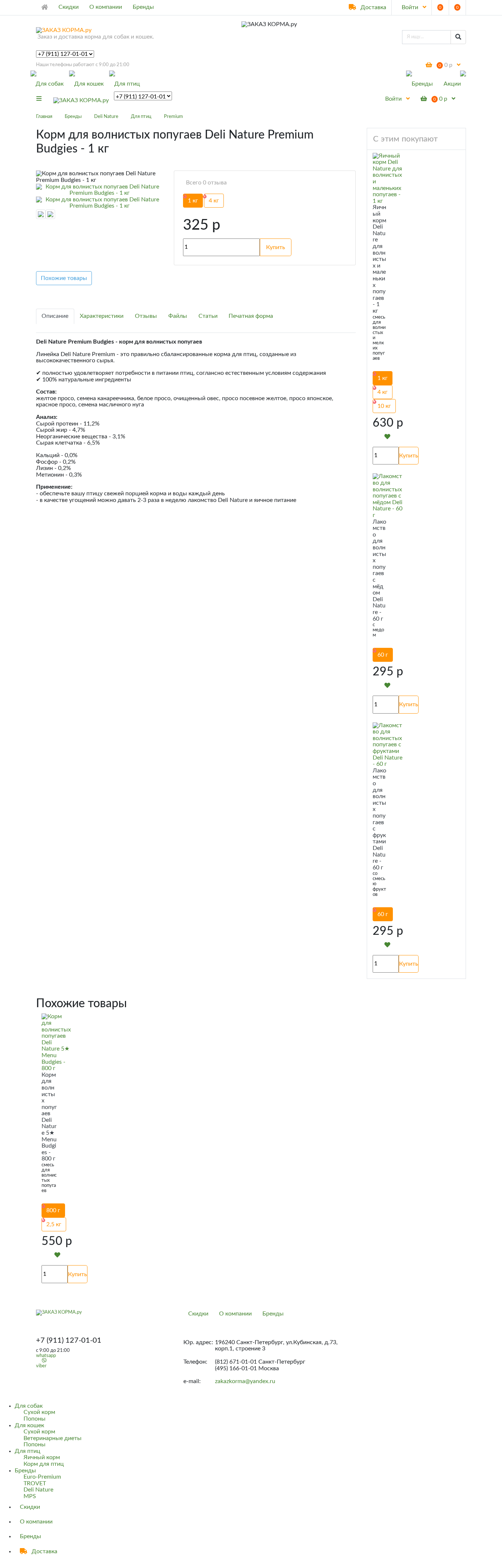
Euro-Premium (42, 1477)
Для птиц (127, 84)
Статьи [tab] (208, 316)
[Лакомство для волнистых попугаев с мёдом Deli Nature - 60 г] (387, 495)
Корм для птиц (44, 1464)
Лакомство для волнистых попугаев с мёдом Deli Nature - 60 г (379, 570)
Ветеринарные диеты (53, 1438)
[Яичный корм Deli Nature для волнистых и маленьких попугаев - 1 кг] (387, 179)
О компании (105, 7)
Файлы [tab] (177, 316)
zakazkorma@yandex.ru (245, 1381)
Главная (44, 116)
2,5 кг (53, 1224)
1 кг (193, 201)
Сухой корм (39, 1412)
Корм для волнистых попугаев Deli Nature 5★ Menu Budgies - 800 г (49, 1117)
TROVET (35, 1483)
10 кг (384, 406)
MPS (30, 1496)
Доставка (372, 7)
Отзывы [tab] (146, 316)
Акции (452, 84)
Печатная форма (251, 316)
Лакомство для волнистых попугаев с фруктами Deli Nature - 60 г (379, 819)
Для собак (50, 84)
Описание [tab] (55, 316)
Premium (173, 116)
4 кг (214, 201)
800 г (53, 1210)
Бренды (143, 7)
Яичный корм (42, 1457)
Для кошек (89, 84)
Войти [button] (410, 7)
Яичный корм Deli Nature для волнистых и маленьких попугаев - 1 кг (379, 259)
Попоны (35, 1419)
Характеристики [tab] (101, 316)
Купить (408, 456)
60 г (382, 655)
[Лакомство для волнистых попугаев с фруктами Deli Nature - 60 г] (387, 745)
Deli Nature (106, 116)
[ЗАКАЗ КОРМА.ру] (80, 99)
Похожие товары (64, 278)
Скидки (68, 7)
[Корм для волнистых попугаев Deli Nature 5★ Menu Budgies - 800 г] (56, 1042)
